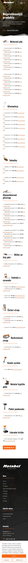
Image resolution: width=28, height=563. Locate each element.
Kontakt (5, 501)
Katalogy (5, 491)
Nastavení (6, 560)
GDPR (4, 518)
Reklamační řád (7, 516)
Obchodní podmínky (8, 514)
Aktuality (5, 496)
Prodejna (5, 493)
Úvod (4, 30)
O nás (4, 498)
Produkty (5, 486)
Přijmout (14, 556)
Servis (4, 483)
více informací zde (7, 225)
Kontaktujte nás (8, 447)
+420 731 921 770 (10, 539)
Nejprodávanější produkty (9, 488)
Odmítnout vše (19, 560)
